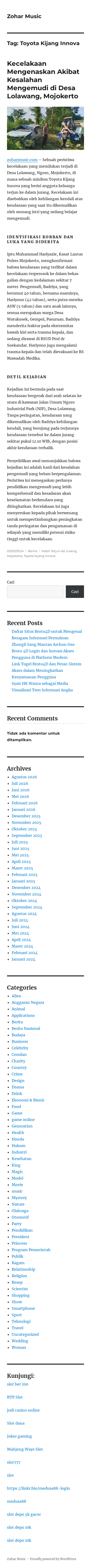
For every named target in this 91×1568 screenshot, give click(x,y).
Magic (17, 1171)
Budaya (18, 1035)
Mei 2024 (20, 933)
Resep (17, 1282)
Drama (18, 1087)
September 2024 (27, 907)
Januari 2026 (23, 809)
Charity (18, 1061)
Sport (17, 1315)
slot (10, 1475)
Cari (10, 582)
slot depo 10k (19, 1527)
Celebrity (20, 1048)
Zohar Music (24, 16)
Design (18, 1080)
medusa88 (16, 1501)
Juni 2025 (20, 848)
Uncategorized (25, 1334)
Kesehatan (22, 1158)
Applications (23, 1015)
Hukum (18, 1145)
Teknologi (21, 1321)
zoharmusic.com (22, 159)
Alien (16, 996)
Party (16, 1223)
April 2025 (21, 861)
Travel (17, 1328)
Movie (17, 1184)
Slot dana (15, 1423)
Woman (19, 1347)
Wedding (20, 1341)
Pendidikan (22, 1230)
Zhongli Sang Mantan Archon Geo (43, 644)
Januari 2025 (23, 881)
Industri (19, 1152)
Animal (18, 1009)
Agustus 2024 (24, 913)
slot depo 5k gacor (24, 1514)
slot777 (13, 1462)
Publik (17, 1256)
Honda (18, 1139)
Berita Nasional (26, 1028)
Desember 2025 (26, 816)
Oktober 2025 (24, 829)
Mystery (19, 1197)
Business (20, 1041)
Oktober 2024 (24, 900)
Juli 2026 (20, 783)
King (16, 1165)
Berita (32, 551)
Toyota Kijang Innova (40, 556)
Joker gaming (19, 1436)
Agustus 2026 (24, 777)
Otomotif (20, 1217)
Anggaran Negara (28, 1002)
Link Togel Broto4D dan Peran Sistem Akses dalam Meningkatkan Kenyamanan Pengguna (46, 670)
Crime (17, 1074)
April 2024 (21, 939)
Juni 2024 (20, 926)
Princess (19, 1243)
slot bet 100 (17, 1384)
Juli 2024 (20, 920)
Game (17, 1113)
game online (23, 1119)
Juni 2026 (21, 790)
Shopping (21, 1295)
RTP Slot (15, 1397)
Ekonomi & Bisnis (28, 1100)
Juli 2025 (20, 842)
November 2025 (26, 822)
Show (17, 1301)
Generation (22, 1126)
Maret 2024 (22, 946)
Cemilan (19, 1054)
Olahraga (20, 1210)
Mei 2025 (20, 855)
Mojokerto (14, 556)
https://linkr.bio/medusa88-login (38, 1488)
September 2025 (27, 835)
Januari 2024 (23, 959)
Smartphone (23, 1308)
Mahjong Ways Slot (25, 1449)
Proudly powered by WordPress (53, 1559)
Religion (19, 1275)
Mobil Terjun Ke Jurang (59, 551)
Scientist (20, 1288)
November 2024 (26, 894)
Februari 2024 (25, 952)
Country (19, 1067)
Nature (18, 1204)
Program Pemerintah (31, 1249)
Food (16, 1106)
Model (17, 1178)
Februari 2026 (25, 803)
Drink (17, 1093)
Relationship (23, 1269)
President (20, 1236)
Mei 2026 (20, 796)
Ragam (18, 1262)
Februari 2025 (25, 874)
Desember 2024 (26, 887)
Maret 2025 (22, 868)
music (17, 1191)
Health (18, 1132)
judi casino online (23, 1410)
